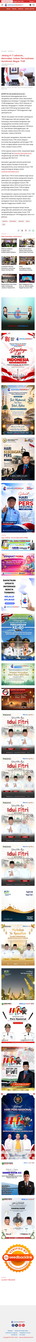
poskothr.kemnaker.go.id (22, 153)
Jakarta (4, 221)
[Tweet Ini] (22, 230)
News (27, 221)
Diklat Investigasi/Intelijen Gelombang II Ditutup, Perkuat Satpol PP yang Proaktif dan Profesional (26, 268)
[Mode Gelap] (30, 4)
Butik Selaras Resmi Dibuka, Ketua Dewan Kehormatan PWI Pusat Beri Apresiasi (26, 250)
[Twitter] (16, 1325)
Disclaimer (14, 1335)
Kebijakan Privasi (25, 1333)
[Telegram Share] (29, 230)
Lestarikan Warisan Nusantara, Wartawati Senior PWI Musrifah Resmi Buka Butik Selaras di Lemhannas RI (8, 268)
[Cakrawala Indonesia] (13, 4)
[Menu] (2, 4)
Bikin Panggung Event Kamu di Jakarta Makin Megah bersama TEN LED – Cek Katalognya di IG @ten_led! (26, 286)
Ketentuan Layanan (12, 1333)
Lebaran (21, 221)
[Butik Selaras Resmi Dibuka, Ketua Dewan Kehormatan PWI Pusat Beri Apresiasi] (27, 242)
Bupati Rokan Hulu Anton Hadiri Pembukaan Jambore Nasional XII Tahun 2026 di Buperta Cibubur (9, 286)
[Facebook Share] (18, 230)
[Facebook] (13, 1325)
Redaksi (10, 1331)
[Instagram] (19, 1325)
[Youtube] (23, 1325)
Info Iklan (22, 1335)
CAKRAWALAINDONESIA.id (7, 64)
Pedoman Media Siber (21, 1331)
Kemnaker (13, 221)
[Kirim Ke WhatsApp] (33, 230)
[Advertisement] (18, 29)
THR (3, 224)
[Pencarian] (33, 4)
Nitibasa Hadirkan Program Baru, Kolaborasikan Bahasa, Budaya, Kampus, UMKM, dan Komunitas (9, 250)
